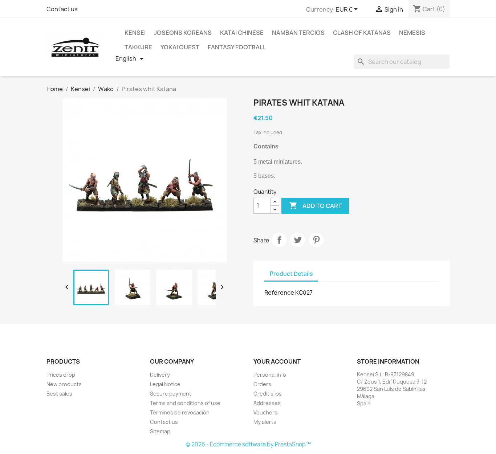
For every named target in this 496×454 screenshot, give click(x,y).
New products (64, 384)
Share (279, 240)
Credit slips (267, 393)
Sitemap (160, 431)
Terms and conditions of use (185, 403)
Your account (277, 361)
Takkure (138, 47)
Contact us (62, 9)
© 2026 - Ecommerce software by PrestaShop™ (248, 444)
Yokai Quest (179, 47)
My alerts (264, 421)
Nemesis (412, 33)
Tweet (297, 240)
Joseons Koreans (183, 33)
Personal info (269, 374)
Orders (262, 384)
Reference (279, 292)
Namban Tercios (298, 33)
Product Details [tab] (291, 274)
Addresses (267, 403)
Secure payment (170, 393)
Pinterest (316, 240)
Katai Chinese (242, 33)
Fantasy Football (237, 47)
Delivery (160, 374)
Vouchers (265, 412)
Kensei (135, 33)
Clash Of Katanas (362, 33)
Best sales (59, 393)
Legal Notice (165, 384)
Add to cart (315, 205)
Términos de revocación (180, 412)
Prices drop (60, 374)
